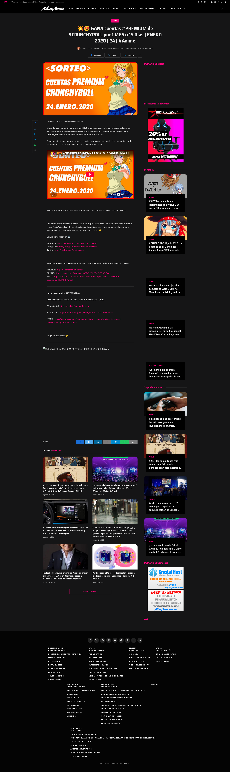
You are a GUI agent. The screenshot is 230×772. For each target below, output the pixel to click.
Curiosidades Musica (139, 658)
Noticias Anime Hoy (57, 650)
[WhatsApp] (35, 144)
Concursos (72, 694)
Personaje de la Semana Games (104, 669)
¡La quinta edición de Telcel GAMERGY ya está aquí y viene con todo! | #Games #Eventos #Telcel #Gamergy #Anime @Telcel (114, 488)
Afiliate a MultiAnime (81, 749)
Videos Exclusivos (76, 687)
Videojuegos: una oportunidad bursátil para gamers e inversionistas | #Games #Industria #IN (165, 422)
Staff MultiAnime (79, 756)
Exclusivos (129, 8)
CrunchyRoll (55, 661)
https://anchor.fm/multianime (70, 270)
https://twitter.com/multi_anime (69, 250)
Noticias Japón (163, 650)
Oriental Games (96, 658)
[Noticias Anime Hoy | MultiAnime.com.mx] (53, 8)
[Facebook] (35, 123)
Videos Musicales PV (139, 665)
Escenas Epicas (74, 712)
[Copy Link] (35, 150)
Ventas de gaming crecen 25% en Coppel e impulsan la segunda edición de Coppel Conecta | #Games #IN (38, 2)
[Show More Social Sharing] (140, 55)
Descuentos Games (98, 661)
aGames (152, 281)
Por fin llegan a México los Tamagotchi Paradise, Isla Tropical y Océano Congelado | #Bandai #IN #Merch (113, 575)
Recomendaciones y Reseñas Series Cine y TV (123, 690)
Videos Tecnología (110, 723)
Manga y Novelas (56, 658)
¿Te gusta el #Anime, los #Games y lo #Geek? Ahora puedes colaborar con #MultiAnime (113, 738)
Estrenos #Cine (109, 701)
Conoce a (133, 654)
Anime (115, 21)
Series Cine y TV (109, 687)
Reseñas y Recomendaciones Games (106, 676)
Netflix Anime (55, 665)
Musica (103, 8)
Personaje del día (76, 701)
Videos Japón (162, 661)
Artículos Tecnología (112, 720)
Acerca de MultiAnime (81, 742)
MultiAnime (176, 8)
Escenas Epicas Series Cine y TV (116, 698)
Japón (115, 8)
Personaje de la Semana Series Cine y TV (121, 705)
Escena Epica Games (98, 672)
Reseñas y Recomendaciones (81, 690)
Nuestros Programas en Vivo (85, 752)
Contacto (75, 731)
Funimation (54, 672)
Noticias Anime (76, 8)
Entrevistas (73, 705)
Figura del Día (74, 698)
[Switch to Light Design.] (221, 9)
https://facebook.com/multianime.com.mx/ (77, 243)
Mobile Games (95, 654)
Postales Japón (164, 658)
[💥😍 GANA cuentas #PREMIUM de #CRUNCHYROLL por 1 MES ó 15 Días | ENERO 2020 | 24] (90, 115)
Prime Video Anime (57, 669)
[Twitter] (35, 128)
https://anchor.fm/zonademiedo (74, 306)
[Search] (225, 8)
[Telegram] (35, 139)
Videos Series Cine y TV (112, 709)
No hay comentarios (146, 48)
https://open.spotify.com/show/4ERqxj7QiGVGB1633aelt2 (86, 312)
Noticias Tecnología (111, 716)
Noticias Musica (137, 650)
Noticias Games (96, 650)
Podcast (164, 8)
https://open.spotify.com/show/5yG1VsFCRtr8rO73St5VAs (83, 273)
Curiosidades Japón (166, 654)
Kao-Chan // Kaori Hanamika (84, 734)
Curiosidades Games (98, 665)
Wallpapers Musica (138, 669)
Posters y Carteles (111, 712)
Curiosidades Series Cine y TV (115, 694)
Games (91, 8)
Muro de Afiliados (79, 745)
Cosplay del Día (74, 709)
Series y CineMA (147, 8)
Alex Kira (87, 48)
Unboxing (71, 716)
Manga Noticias (156, 366)
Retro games (95, 679)
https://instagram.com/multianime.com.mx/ (77, 246)
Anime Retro (54, 679)
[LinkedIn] (35, 134)
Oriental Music (136, 661)
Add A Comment (90, 591)
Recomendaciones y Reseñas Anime (65, 654)
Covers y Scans (56, 676)
